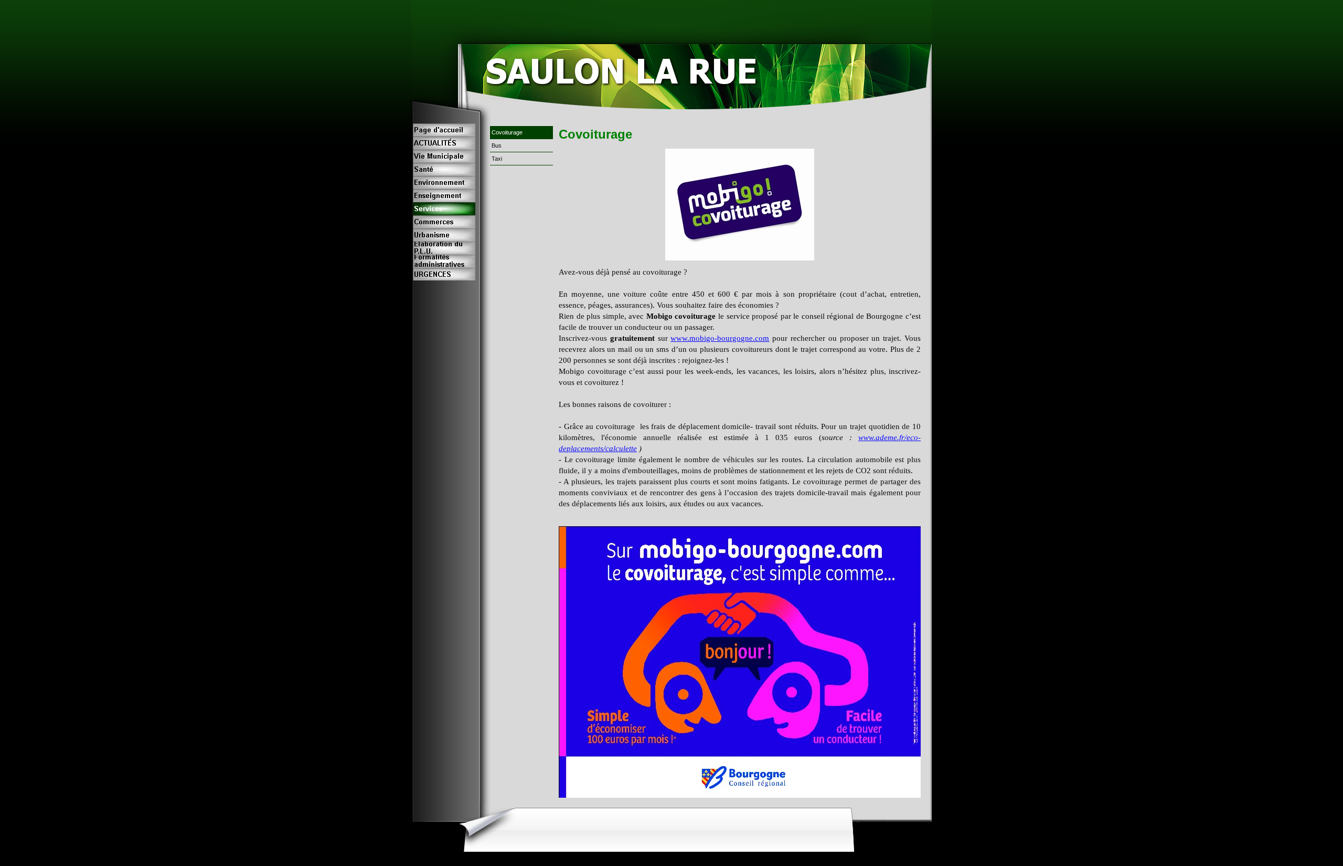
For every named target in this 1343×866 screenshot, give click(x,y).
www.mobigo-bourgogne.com (719, 338)
